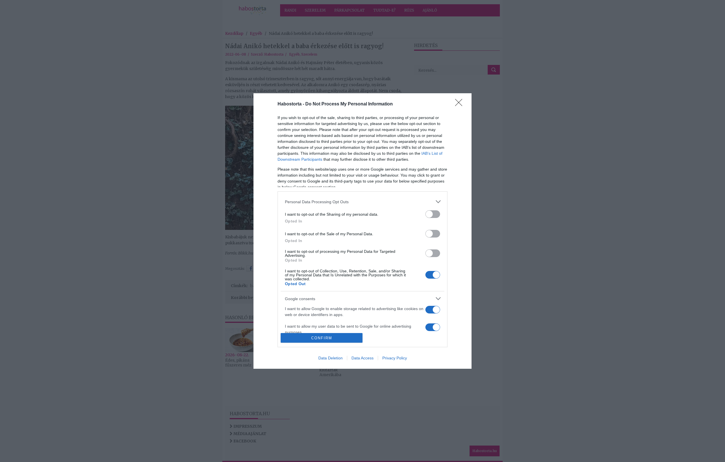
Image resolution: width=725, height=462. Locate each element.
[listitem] (362, 202)
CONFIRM (321, 338)
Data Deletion (330, 358)
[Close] (460, 104)
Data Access (362, 358)
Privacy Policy (394, 358)
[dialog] (362, 231)
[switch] (432, 214)
